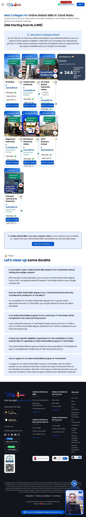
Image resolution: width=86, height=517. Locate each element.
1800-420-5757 (12, 442)
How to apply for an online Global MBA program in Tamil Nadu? (37, 358)
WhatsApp (9, 93)
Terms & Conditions (43, 496)
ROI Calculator (75, 408)
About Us (74, 398)
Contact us (75, 425)
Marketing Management (37, 404)
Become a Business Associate (75, 414)
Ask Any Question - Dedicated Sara (75, 448)
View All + (36, 412)
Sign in (80, 4)
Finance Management (40, 400)
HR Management (38, 408)
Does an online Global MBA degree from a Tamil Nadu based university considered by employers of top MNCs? (41, 294)
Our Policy (57, 496)
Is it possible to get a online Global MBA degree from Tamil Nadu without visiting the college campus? (42, 271)
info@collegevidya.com (13, 431)
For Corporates (75, 421)
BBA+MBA (55, 403)
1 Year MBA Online (38, 434)
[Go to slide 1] (12, 78)
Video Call (9, 96)
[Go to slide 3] (51, 78)
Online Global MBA (39, 431)
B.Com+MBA (56, 406)
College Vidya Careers (74, 430)
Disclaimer (29, 496)
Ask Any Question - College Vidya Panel (75, 439)
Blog (73, 401)
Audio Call (9, 100)
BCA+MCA (55, 400)
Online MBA (36, 428)
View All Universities (42, 244)
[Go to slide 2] (49, 78)
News (73, 404)
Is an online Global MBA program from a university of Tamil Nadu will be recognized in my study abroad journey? (41, 316)
